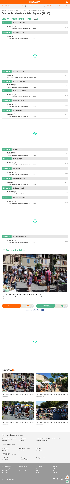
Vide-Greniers (22, 439)
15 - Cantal (5, 458)
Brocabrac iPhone (23, 471)
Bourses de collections (41, 440)
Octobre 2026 (39, 450)
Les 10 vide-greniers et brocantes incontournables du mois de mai (52, 423)
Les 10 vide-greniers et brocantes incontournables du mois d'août (22, 294)
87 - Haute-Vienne (23, 459)
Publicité (38, 471)
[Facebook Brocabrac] (59, 480)
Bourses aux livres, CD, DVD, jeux (43, 439)
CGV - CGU (5, 471)
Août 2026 (21, 450)
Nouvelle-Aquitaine (7, 10)
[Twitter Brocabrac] (55, 480)
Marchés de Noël (57, 439)
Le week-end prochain (24, 448)
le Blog (37, 472)
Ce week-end (5, 448)
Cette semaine (5, 450)
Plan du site (5, 472)
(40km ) (32, 18)
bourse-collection (38, 10)
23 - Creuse (5, 459)
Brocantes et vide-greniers (9, 439)
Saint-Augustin (27, 10)
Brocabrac (38, 469)
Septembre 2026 (40, 448)
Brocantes (4, 440)
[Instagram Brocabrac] (63, 480)
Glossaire (55, 471)
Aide (54, 469)
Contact (55, 472)
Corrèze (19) (18, 10)
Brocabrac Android (24, 469)
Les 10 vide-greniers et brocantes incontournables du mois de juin (18, 423)
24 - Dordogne (22, 458)
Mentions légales (6, 469)
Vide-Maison (22, 440)
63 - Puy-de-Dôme (40, 458)
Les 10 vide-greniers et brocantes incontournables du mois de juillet (52, 395)
